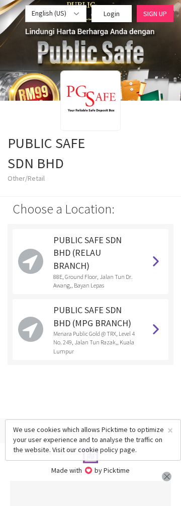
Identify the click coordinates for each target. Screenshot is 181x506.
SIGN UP (155, 13)
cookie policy (98, 449)
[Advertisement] (90, 493)
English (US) (50, 13)
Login (112, 13)
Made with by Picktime (90, 470)
